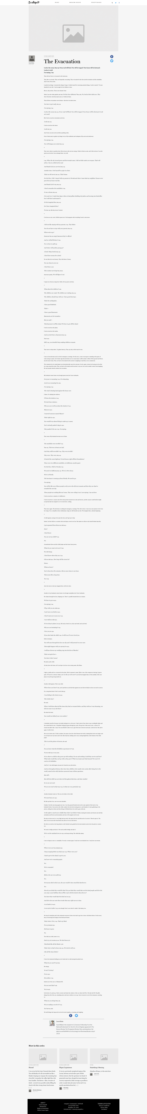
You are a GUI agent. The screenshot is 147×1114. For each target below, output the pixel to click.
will (49, 232)
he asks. (59, 383)
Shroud (31, 1067)
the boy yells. (49, 1008)
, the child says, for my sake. (52, 752)
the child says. (62, 525)
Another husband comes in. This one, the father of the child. (58, 794)
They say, (46, 447)
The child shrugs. (48, 551)
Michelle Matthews (37, 1090)
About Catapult (43, 1104)
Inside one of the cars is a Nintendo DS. (53, 981)
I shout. (66, 492)
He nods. (46, 702)
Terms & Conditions (104, 1105)
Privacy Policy (104, 1107)
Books (57, 2)
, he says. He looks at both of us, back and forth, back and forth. (71, 623)
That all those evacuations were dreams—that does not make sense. (60, 100)
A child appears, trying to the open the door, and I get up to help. (59, 518)
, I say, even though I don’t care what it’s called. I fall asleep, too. (70, 908)
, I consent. (70, 421)
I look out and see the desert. (51, 125)
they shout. (60, 270)
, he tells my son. (55, 940)
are (48, 567)
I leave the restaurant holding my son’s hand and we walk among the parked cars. (63, 959)
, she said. (64, 741)
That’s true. (46, 338)
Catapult (66, 1103)
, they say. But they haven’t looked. (54, 210)
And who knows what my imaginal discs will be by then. (57, 586)
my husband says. (58, 848)
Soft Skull (80, 1103)
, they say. (58, 104)
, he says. (50, 409)
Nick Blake (66, 1087)
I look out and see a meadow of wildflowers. (54, 496)
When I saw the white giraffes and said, (53, 94)
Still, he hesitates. (48, 638)
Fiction (45, 56)
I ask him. (57, 963)
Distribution (43, 1106)
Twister (65, 174)
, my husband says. (50, 925)
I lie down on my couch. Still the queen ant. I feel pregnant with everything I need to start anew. (67, 217)
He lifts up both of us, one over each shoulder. (55, 801)
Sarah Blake (31, 63)
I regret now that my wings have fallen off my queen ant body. (59, 281)
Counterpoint (73, 1103)
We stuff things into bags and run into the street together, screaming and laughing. (63, 1012)
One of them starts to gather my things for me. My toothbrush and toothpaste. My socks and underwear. (69, 136)
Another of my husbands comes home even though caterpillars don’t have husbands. (64, 593)
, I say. (51, 140)
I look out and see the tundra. (51, 331)
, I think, (59, 674)
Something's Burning (97, 1067)
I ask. (59, 240)
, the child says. (50, 559)
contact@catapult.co (77, 1109)
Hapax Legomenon (65, 1067)
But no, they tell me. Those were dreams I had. (55, 90)
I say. (52, 108)
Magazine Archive (75, 2)
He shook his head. (48, 712)
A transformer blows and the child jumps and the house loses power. (60, 544)
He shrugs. (46, 966)
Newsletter (104, 1109)
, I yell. (61, 944)
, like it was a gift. (71, 727)
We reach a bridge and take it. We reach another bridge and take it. (60, 829)
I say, (45, 160)
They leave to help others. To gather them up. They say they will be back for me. (63, 349)
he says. (53, 417)
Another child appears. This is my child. (53, 684)
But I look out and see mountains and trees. (54, 118)
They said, (79, 94)
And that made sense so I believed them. (61, 96)
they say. (63, 166)
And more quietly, (48, 274)
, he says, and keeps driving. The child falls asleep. (72, 833)
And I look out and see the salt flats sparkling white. (56, 132)
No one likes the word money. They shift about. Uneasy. (57, 259)
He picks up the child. (49, 661)
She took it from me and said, (83, 727)
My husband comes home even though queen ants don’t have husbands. (61, 375)
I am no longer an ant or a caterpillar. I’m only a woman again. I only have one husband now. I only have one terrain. (72, 840)
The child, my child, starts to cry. (52, 936)
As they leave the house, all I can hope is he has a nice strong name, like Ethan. (63, 665)
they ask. (58, 1000)
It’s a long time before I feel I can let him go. (54, 691)
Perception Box (96, 2)
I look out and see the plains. (51, 327)
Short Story (51, 56)
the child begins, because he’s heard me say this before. (63, 765)
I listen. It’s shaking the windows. (52, 394)
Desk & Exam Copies (42, 1110)
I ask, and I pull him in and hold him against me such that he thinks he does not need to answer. (80, 687)
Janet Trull (96, 1073)
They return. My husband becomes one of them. (55, 436)
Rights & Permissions (42, 1108)
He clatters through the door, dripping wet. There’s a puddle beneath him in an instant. (64, 596)
